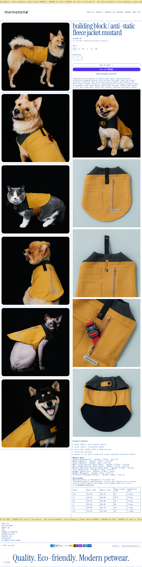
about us (6, 528)
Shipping (87, 41)
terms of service (10, 532)
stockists (6, 538)
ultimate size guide (11, 540)
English (115, 546)
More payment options (106, 73)
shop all (6, 523)
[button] (128, 12)
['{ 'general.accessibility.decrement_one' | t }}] (74, 58)
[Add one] (81, 58)
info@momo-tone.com (85, 485)
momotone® (11, 545)
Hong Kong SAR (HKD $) (130, 546)
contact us (7, 536)
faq (3, 530)
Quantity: (77, 54)
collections (7, 525)
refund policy (8, 534)
